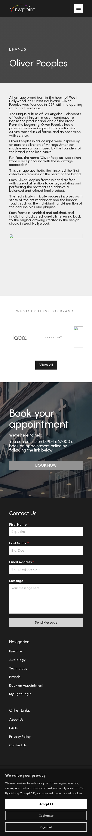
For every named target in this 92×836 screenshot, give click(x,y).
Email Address (21, 562)
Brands (14, 677)
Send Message (46, 622)
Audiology (17, 660)
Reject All (46, 827)
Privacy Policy (20, 736)
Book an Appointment (26, 685)
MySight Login (20, 694)
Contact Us (18, 745)
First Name (19, 524)
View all (46, 364)
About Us (16, 719)
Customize (46, 815)
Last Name (19, 543)
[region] (46, 802)
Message (17, 581)
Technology (18, 668)
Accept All (46, 804)
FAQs (13, 728)
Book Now (46, 465)
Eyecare (15, 651)
